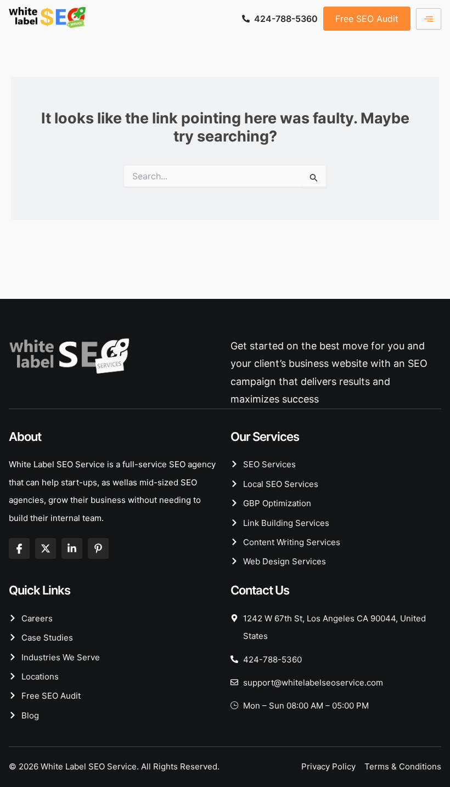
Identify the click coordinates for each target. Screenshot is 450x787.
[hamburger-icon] (428, 19)
